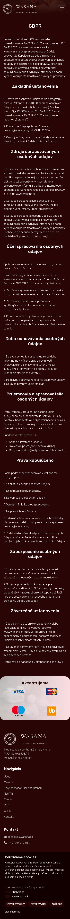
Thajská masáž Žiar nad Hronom (23, 788)
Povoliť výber (38, 904)
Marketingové (20, 896)
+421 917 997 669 (19, 842)
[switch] (7, 892)
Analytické (18, 892)
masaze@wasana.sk (20, 837)
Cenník (8, 799)
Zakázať (56, 904)
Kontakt (9, 816)
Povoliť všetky (16, 904)
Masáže (8, 782)
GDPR (7, 811)
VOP (6, 805)
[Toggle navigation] (62, 8)
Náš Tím (9, 793)
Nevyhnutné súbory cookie (28, 887)
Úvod (7, 776)
